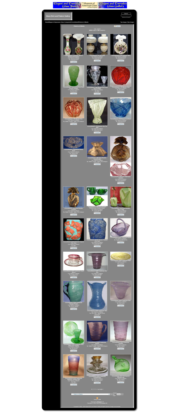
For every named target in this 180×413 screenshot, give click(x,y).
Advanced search (126, 17)
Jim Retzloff (75, 348)
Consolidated (74, 22)
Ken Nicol (74, 90)
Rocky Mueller (98, 274)
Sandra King (75, 153)
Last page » (100, 389)
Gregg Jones (74, 274)
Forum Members (122, 180)
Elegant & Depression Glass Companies (60, 22)
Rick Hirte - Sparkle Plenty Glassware (98, 314)
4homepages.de (103, 403)
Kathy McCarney (98, 130)
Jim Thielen (122, 89)
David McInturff (75, 59)
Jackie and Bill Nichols (121, 239)
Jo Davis (121, 263)
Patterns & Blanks (74, 58)
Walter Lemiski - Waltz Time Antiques (74, 121)
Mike (98, 91)
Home (46, 22)
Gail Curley (122, 303)
